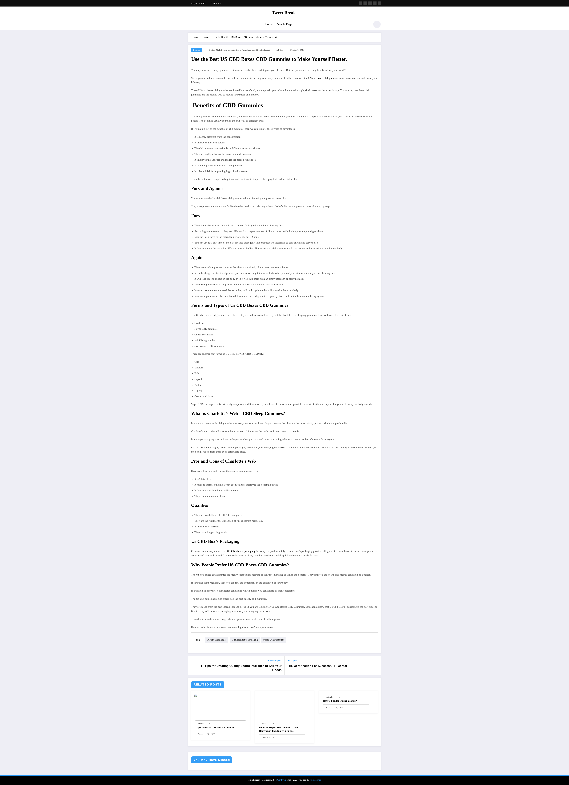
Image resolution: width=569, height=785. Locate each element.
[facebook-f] (360, 3)
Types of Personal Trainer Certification (215, 727)
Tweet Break (284, 12)
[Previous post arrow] (192, 665)
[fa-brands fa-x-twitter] (365, 3)
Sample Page (284, 24)
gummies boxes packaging (238, 50)
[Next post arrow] (376, 665)
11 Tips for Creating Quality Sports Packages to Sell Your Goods (241, 668)
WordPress (281, 780)
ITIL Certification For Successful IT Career (317, 665)
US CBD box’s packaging (241, 551)
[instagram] (375, 3)
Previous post (275, 660)
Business (196, 50)
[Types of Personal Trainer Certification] (220, 707)
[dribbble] (370, 3)
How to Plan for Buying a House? (340, 701)
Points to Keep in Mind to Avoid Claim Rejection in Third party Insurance (278, 729)
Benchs (201, 724)
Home (268, 24)
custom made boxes (217, 50)
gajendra (329, 697)
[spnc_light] (377, 24)
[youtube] (379, 3)
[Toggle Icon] (190, 24)
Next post (292, 660)
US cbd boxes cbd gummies (323, 78)
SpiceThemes (315, 780)
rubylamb (280, 50)
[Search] (367, 24)
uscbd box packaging (260, 50)
